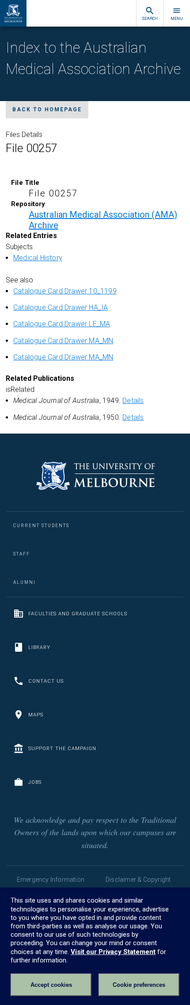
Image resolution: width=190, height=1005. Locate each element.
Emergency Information (50, 879)
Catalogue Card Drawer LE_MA (61, 324)
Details (133, 400)
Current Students (41, 525)
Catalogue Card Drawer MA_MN (63, 340)
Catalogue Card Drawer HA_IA (60, 307)
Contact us (46, 681)
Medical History (37, 258)
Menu (177, 18)
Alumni (24, 582)
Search (150, 18)
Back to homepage (47, 109)
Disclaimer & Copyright (138, 879)
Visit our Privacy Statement (113, 952)
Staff (21, 553)
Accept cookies (51, 985)
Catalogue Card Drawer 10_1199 (65, 291)
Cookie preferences (139, 985)
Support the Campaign (62, 748)
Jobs (35, 782)
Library (39, 647)
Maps (35, 715)
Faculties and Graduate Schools (77, 614)
